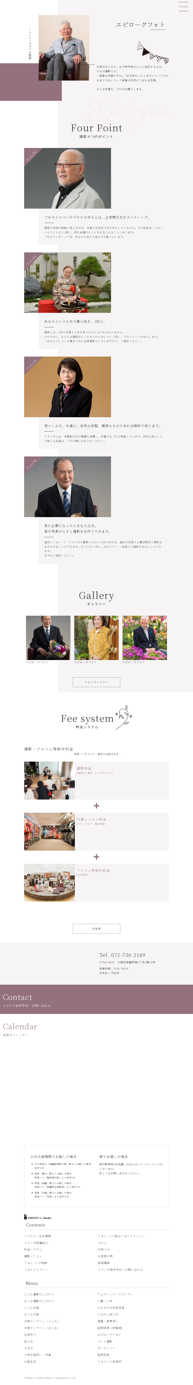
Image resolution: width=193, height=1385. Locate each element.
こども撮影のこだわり (39, 1294)
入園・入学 (105, 1301)
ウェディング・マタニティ (115, 1294)
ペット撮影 (105, 1341)
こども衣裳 (31, 1308)
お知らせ (104, 1249)
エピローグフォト (109, 1335)
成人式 (28, 1341)
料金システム (33, 1249)
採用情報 (104, 1263)
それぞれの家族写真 (111, 1308)
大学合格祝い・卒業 (37, 1355)
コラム (102, 1243)
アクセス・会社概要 (37, 1236)
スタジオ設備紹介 (36, 1243)
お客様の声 (105, 1256)
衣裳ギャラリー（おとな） (42, 1328)
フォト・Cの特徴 (35, 1263)
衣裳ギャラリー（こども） (42, 1321)
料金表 (96, 928)
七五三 (28, 1348)
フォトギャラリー (97, 682)
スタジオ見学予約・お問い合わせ (120, 1270)
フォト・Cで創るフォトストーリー (121, 1236)
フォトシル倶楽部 (109, 1361)
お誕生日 (30, 1361)
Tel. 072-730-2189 (122, 954)
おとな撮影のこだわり (39, 1301)
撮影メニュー (33, 1256)
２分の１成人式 (108, 1314)
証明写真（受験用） (111, 1328)
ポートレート (106, 1348)
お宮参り (30, 1335)
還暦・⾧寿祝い (108, 1321)
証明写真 (103, 1355)
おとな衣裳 (31, 1314)
